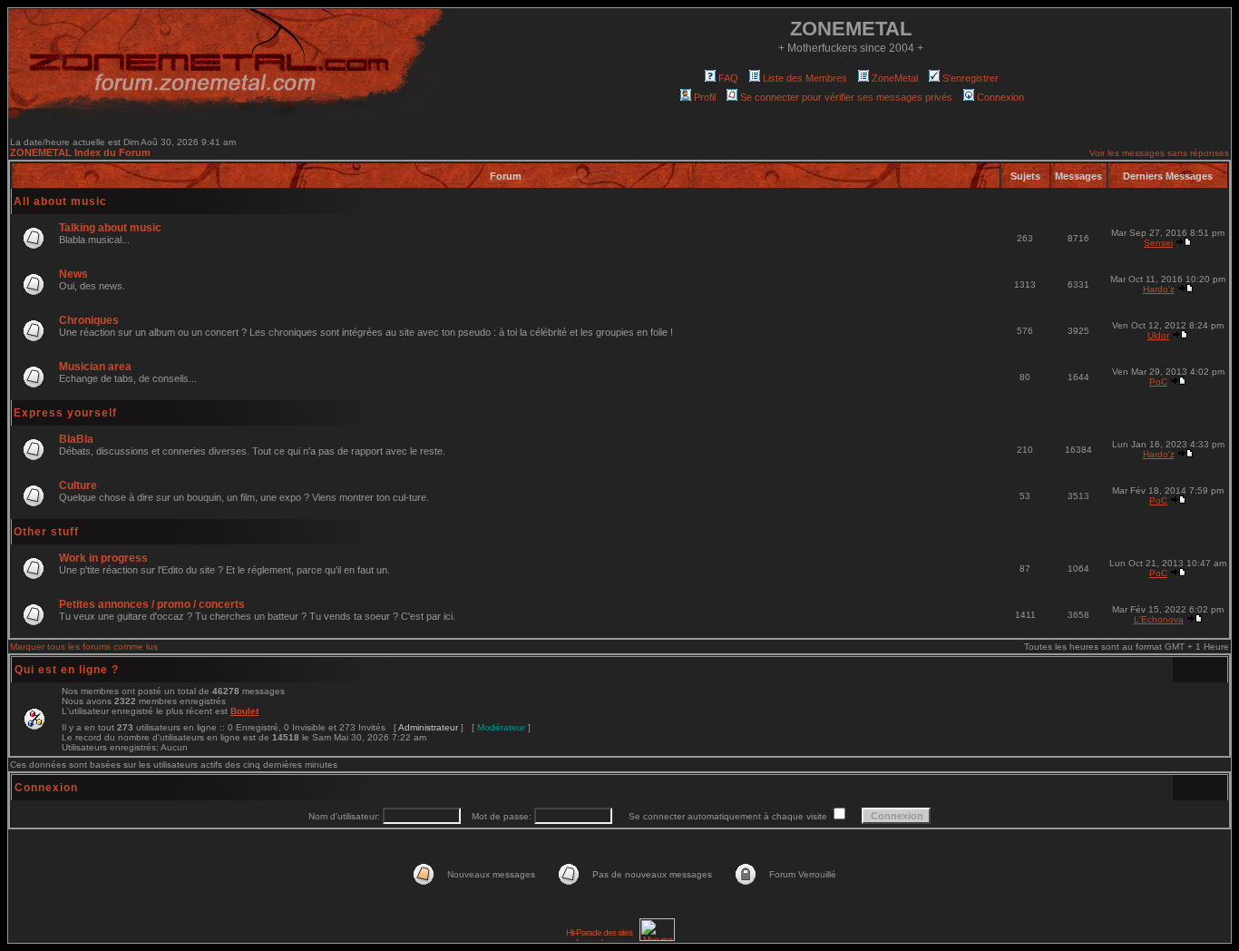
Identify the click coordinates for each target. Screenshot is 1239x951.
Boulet (244, 711)
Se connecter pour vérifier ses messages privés (846, 97)
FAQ (728, 78)
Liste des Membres (805, 78)
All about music (60, 201)
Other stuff (46, 531)
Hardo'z (1159, 289)
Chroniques (89, 320)
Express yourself (65, 413)
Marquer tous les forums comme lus (84, 647)
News (73, 274)
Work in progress (103, 558)
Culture (78, 485)
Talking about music (110, 227)
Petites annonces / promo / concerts (152, 604)
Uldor (1158, 335)
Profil (705, 97)
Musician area (95, 366)
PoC (1158, 382)
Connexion (1000, 97)
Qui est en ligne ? (67, 669)
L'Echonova (1159, 619)
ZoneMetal (895, 78)
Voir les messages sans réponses (1159, 153)
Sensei (1158, 243)
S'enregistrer (970, 78)
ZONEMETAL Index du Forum (80, 152)
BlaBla (76, 439)
